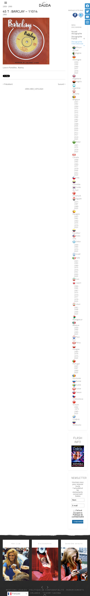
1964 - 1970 (76, 107)
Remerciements (75, 590)
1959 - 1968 (76, 63)
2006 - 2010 (76, 129)
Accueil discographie (76, 32)
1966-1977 (76, 165)
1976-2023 (76, 226)
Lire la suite (16, 568)
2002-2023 (76, 275)
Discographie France (76, 37)
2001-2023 (76, 174)
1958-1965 (76, 161)
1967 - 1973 (76, 291)
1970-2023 (39, 89)
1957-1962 (76, 217)
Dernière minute (74, 544)
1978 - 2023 (76, 72)
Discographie (45, 544)
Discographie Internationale (77, 42)
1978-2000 (76, 169)
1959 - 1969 (7, 6)
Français (15, 593)
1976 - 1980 (76, 116)
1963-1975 (76, 222)
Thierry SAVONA (52, 593)
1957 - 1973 (76, 146)
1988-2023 (76, 207)
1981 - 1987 (76, 120)
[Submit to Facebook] (75, 15)
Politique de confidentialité (78, 515)
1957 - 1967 (76, 367)
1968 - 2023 (76, 371)
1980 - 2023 (76, 412)
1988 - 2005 (76, 125)
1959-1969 (29, 89)
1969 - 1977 (76, 67)
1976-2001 (76, 271)
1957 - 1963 (76, 103)
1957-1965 (76, 262)
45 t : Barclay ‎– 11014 (20, 11)
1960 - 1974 (76, 352)
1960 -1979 (76, 408)
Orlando (35, 593)
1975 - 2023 (76, 357)
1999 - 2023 (76, 313)
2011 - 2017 (76, 133)
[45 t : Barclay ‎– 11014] (26, 41)
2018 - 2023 (76, 138)
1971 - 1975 (76, 111)
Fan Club (16, 544)
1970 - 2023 (76, 250)
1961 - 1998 (76, 308)
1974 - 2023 (76, 150)
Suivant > (61, 84)
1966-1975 (76, 266)
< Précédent (8, 84)
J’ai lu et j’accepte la (78, 513)
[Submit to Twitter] (81, 15)
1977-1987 (76, 203)
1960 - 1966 (76, 287)
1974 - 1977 (76, 296)
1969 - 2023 (76, 333)
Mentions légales (16, 590)
